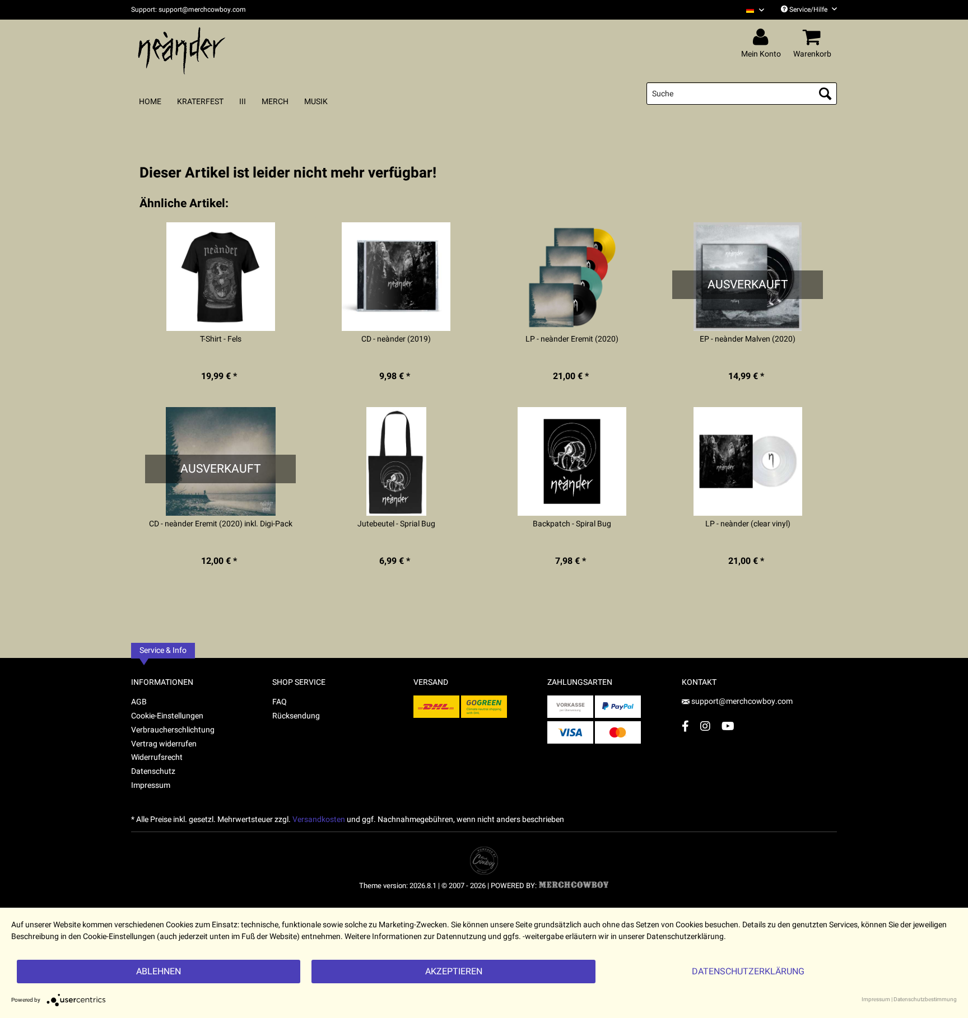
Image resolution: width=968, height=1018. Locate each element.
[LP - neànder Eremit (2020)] (572, 276)
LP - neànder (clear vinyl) (747, 524)
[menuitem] (750, 10)
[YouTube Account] (728, 726)
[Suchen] (825, 93)
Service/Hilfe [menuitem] (808, 9)
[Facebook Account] (685, 726)
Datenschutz (153, 771)
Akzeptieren (453, 971)
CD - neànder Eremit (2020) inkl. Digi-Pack (220, 524)
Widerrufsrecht (157, 757)
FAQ (279, 702)
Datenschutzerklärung (748, 971)
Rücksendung (296, 716)
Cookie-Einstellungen (167, 716)
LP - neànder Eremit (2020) (571, 339)
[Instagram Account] (705, 726)
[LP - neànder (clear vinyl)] (747, 461)
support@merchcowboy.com (741, 701)
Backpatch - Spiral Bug (572, 524)
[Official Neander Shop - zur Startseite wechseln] (181, 51)
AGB (139, 702)
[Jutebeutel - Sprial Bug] (396, 461)
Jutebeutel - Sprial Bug (396, 524)
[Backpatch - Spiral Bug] (572, 461)
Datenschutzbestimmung (925, 999)
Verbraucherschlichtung (173, 730)
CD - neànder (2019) (396, 339)
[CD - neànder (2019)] (396, 276)
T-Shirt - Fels (220, 339)
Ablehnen (158, 971)
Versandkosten (318, 819)
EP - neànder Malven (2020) (747, 339)
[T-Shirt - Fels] (220, 276)
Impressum (150, 785)
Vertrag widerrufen (164, 744)
